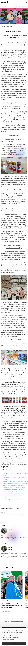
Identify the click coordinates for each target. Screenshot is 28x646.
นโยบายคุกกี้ (4, 639)
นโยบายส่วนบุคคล (10, 639)
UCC (2, 515)
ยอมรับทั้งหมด (14, 643)
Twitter (16, 508)
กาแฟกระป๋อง (19, 515)
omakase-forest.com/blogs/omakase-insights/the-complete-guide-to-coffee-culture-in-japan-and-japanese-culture (13, 497)
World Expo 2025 (9, 515)
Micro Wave (7, 600)
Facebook (9, 508)
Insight (2, 600)
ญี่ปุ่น (25, 515)
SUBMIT (23, 626)
